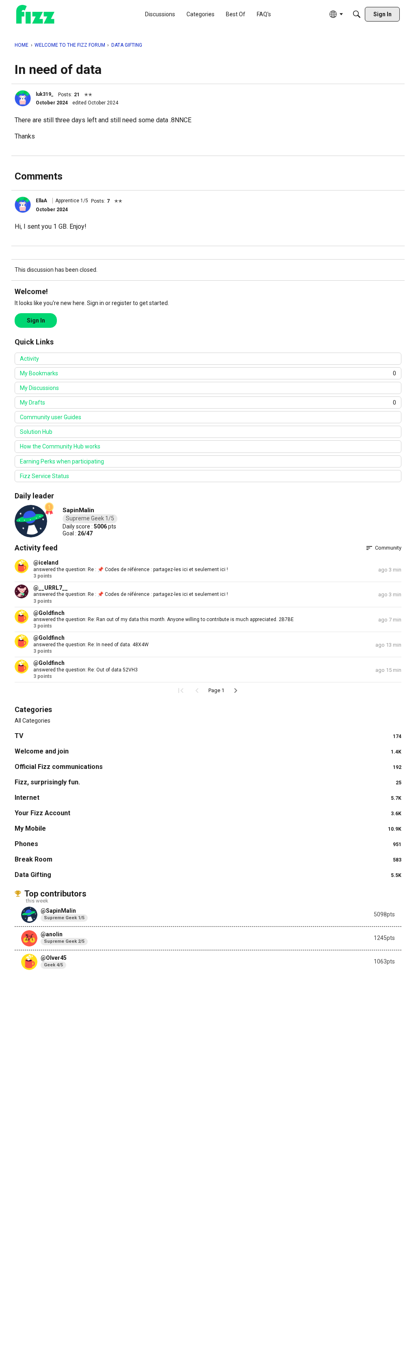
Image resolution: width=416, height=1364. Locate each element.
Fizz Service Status (44, 476)
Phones (208, 844)
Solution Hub (36, 432)
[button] (23, 98)
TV (208, 736)
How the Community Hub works (60, 446)
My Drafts (208, 402)
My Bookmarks (208, 373)
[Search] (356, 14)
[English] (35, 14)
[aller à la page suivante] (236, 690)
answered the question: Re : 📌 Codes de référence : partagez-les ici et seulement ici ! (130, 569)
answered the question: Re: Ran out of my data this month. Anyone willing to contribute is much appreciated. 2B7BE (163, 619)
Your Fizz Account (208, 813)
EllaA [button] (41, 201)
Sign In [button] (36, 320)
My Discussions (39, 388)
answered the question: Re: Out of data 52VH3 (85, 670)
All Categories (32, 720)
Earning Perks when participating (62, 461)
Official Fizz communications (208, 767)
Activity (29, 358)
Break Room (208, 859)
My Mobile (208, 828)
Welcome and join (208, 751)
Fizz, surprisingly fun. (208, 782)
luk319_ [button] (45, 94)
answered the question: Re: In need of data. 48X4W (91, 644)
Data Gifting (208, 875)
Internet (208, 797)
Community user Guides (50, 417)
